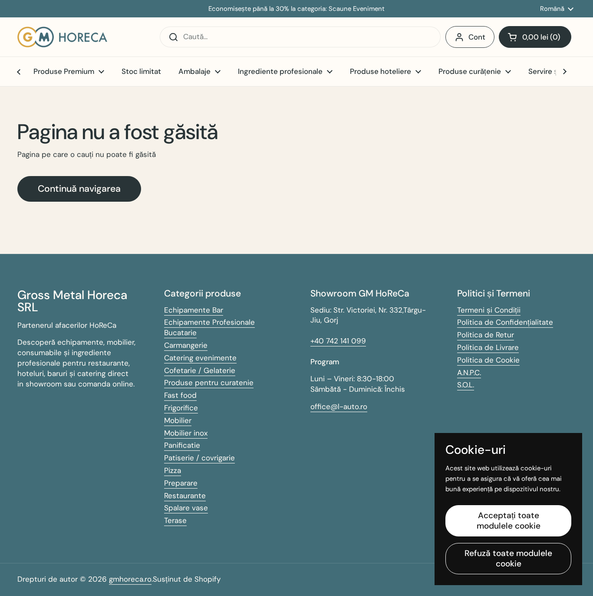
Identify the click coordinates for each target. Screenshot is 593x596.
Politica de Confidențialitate (505, 322)
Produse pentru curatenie (209, 382)
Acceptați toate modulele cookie (508, 520)
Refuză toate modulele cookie (508, 558)
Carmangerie (186, 345)
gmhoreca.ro (130, 579)
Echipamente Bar (193, 310)
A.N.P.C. (469, 372)
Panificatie (182, 445)
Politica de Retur (485, 335)
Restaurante (185, 495)
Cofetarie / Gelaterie (199, 370)
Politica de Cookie (488, 360)
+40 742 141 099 (338, 341)
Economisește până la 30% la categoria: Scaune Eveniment (296, 9)
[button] (535, 37)
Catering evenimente (200, 358)
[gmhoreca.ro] (62, 37)
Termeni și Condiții (489, 310)
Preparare (181, 483)
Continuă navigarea (79, 189)
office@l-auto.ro (338, 406)
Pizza (172, 470)
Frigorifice (181, 408)
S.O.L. (465, 385)
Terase (175, 520)
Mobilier (177, 420)
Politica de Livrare (488, 347)
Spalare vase (186, 508)
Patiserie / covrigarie (199, 458)
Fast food (180, 395)
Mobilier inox (186, 433)
